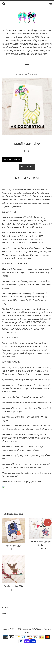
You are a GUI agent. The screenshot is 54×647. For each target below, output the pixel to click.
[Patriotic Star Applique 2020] (40, 528)
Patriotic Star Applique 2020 (41, 543)
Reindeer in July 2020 (13, 586)
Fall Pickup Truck (13, 546)
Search (5, 613)
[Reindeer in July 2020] (13, 569)
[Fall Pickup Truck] (13, 530)
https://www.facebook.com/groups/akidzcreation (22, 482)
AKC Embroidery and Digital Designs (30, 629)
